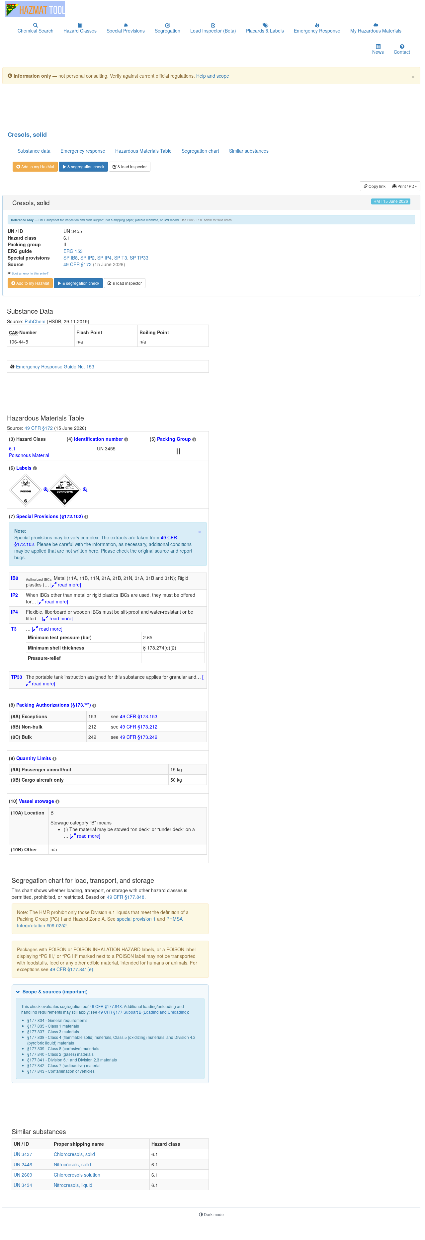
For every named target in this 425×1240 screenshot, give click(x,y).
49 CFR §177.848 (125, 896)
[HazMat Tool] (35, 9)
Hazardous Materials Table (143, 150)
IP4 (14, 611)
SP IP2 (87, 257)
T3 (14, 628)
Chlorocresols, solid (74, 1154)
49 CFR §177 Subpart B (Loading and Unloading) (143, 1012)
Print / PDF (406, 186)
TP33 (16, 676)
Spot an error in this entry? (30, 273)
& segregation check (85, 166)
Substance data (34, 150)
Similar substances (249, 150)
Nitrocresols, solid (72, 1164)
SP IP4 (104, 257)
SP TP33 (139, 257)
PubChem (35, 321)
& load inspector (132, 166)
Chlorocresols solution (77, 1174)
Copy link (376, 186)
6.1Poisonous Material (29, 451)
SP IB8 (70, 257)
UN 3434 (23, 1185)
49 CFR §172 (77, 264)
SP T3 (120, 257)
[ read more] (65, 584)
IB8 (14, 578)
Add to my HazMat (37, 166)
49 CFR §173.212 (138, 726)
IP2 (14, 594)
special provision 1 (136, 918)
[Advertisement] (168, 106)
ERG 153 (73, 251)
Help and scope (212, 75)
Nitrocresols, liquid (73, 1185)
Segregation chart (200, 150)
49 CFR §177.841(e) (71, 969)
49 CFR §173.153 (138, 716)
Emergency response (82, 150)
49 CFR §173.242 (138, 737)
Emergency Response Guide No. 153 (55, 366)
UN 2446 (23, 1164)
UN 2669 (23, 1174)
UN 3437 (23, 1154)
